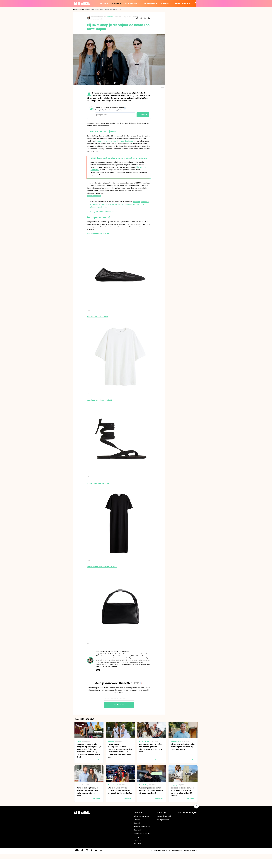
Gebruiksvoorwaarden (142, 826)
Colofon (137, 820)
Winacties (137, 844)
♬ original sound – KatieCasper (103, 211)
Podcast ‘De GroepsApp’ (142, 833)
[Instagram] (97, 669)
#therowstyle (105, 204)
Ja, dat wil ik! (119, 705)
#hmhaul (145, 202)
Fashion (115, 3)
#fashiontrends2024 (98, 207)
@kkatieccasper (94, 196)
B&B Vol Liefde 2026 (164, 816)
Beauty (103, 3)
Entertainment (131, 3)
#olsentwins (95, 204)
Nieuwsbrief (138, 830)
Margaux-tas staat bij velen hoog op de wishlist (114, 141)
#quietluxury (117, 204)
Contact (137, 823)
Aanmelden (142, 115)
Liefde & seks (149, 3)
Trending (161, 812)
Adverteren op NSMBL (141, 816)
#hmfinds (140, 204)
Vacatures (137, 840)
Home (75, 10)
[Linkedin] (99, 669)
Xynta (194, 850)
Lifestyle (165, 3)
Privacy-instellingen (186, 812)
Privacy (136, 837)
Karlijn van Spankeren (98, 17)
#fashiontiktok (129, 204)
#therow (136, 202)
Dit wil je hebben (163, 820)
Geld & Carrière (181, 3)
